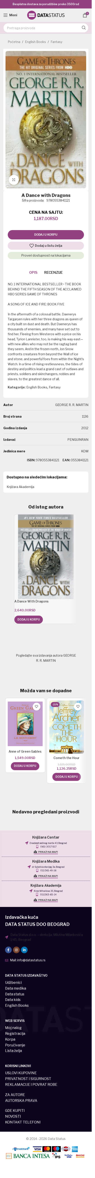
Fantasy (56, 42)
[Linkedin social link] (24, 950)
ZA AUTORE (15, 1095)
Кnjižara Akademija (45, 885)
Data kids (13, 1000)
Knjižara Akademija (20, 487)
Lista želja (13, 1051)
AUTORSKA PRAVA (21, 1100)
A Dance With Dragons (31, 601)
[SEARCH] (83, 28)
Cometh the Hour (66, 758)
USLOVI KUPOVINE (21, 1073)
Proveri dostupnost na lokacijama (45, 255)
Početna (14, 42)
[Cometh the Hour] (66, 727)
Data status (14, 994)
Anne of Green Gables (25, 751)
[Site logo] (46, 15)
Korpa (10, 1039)
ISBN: (31, 460)
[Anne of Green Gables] (25, 723)
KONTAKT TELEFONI (23, 1122)
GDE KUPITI (15, 1111)
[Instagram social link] (16, 950)
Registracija (15, 1033)
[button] (28, 620)
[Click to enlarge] (14, 180)
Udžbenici (13, 982)
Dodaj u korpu (45, 234)
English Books (35, 42)
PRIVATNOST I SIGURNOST (28, 1079)
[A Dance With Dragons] (45, 556)
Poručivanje (15, 1045)
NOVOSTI (13, 1116)
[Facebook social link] (8, 950)
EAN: (66, 460)
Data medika (15, 988)
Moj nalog (13, 1028)
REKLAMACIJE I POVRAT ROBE (31, 1084)
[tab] (33, 272)
